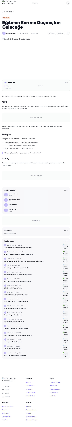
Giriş (7, 86)
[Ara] (68, 3)
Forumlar (28, 406)
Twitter (6, 393)
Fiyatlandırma (54, 392)
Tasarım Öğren (6, 416)
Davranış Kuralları (31, 410)
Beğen (53, 33)
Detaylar (8, 88)
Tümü (64, 190)
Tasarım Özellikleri (55, 382)
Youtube (7, 396)
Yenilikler (5, 420)
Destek (4, 410)
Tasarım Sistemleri (55, 389)
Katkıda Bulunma (31, 416)
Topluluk (28, 413)
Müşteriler (53, 396)
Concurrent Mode (31, 420)
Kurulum (28, 382)
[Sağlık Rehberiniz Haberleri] (9, 3)
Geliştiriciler (5, 413)
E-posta (6, 390)
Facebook (7, 386)
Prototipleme (54, 385)
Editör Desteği (30, 396)
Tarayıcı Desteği (31, 392)
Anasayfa (35, 3)
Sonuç (40, 86)
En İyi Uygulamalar (8, 406)
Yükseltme (29, 389)
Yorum (62, 33)
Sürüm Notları (30, 385)
